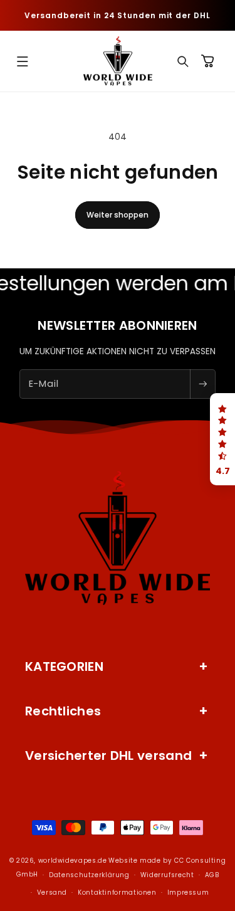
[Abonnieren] (202, 384)
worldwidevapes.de (72, 860)
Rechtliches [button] (63, 711)
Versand (52, 892)
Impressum (188, 892)
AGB (212, 875)
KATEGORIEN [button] (64, 666)
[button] (22, 61)
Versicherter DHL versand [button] (108, 755)
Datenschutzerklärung (89, 875)
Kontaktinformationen (117, 892)
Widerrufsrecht (167, 875)
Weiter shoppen (117, 214)
